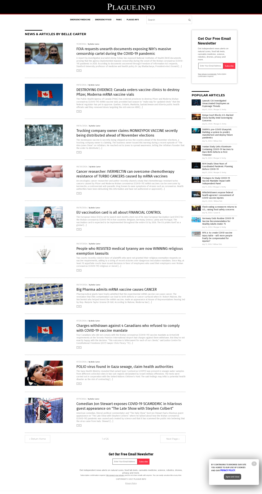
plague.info (133, 20)
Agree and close (232, 477)
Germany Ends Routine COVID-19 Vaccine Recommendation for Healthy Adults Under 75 (218, 221)
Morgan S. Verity (220, 110)
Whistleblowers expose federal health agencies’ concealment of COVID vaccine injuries (218, 195)
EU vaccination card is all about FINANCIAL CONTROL (118, 212)
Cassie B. (216, 213)
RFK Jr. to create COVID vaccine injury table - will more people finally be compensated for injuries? (217, 236)
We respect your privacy (115, 475)
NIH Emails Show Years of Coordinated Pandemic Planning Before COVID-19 (217, 166)
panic (119, 20)
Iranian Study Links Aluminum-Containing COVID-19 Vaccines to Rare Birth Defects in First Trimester (217, 150)
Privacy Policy (131, 483)
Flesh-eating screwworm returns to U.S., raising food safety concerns (219, 208)
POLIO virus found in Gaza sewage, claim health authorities (124, 367)
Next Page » (173, 439)
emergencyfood (103, 20)
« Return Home (37, 439)
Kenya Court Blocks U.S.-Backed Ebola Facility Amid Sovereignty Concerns (217, 118)
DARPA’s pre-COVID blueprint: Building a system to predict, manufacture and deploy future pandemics (217, 133)
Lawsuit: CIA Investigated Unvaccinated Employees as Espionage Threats (215, 103)
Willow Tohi (217, 141)
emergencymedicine (80, 20)
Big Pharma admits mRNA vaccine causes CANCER (116, 289)
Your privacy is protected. (207, 74)
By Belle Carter (93, 44)
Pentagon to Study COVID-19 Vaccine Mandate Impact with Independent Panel (216, 181)
